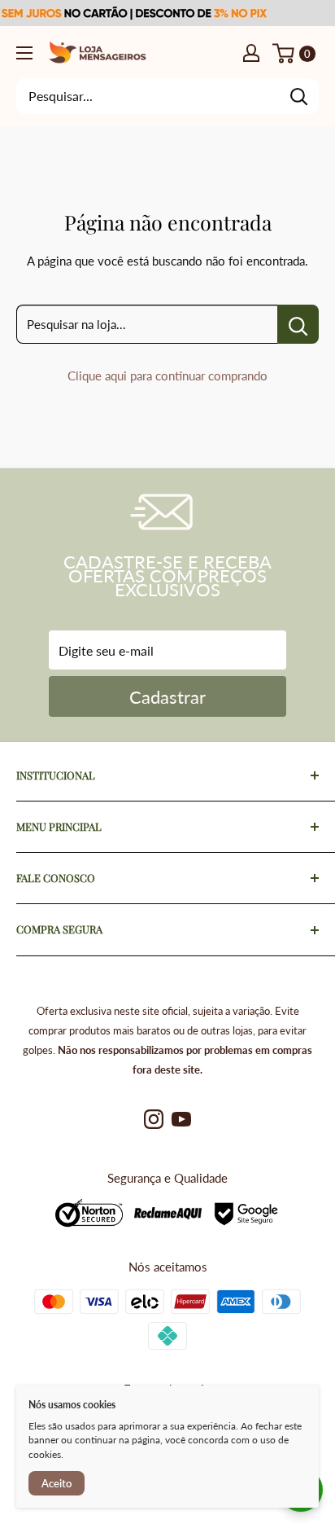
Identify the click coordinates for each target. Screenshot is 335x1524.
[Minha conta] (251, 52)
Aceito (56, 1483)
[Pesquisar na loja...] (298, 324)
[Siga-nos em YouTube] (181, 1119)
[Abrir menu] (24, 52)
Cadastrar (167, 697)
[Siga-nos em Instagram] (153, 1119)
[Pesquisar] (298, 96)
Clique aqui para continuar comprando (167, 375)
